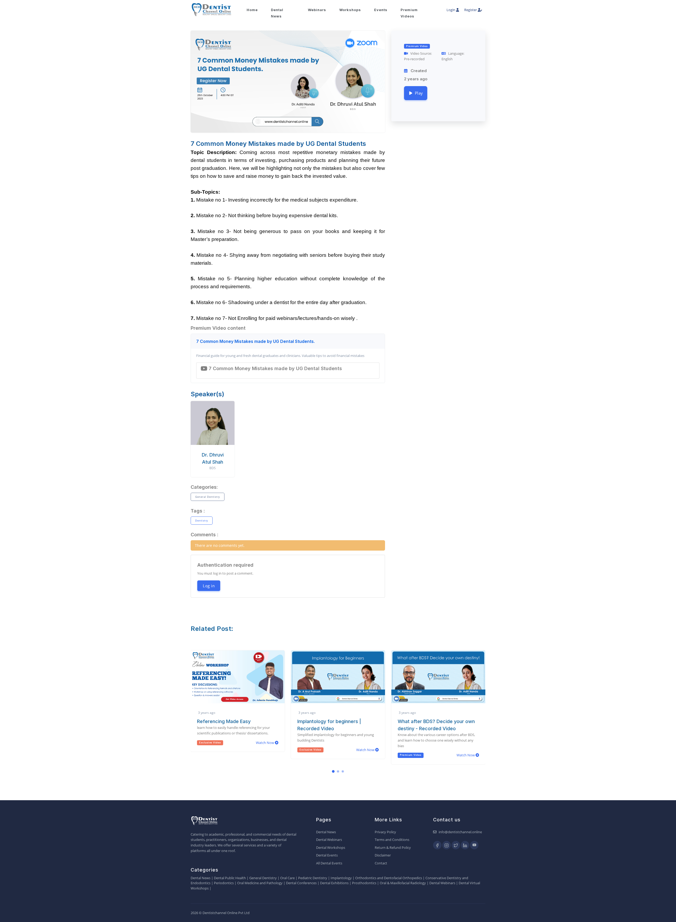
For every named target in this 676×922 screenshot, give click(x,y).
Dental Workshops (330, 847)
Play (417, 93)
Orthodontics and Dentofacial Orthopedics (388, 878)
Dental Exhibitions (334, 883)
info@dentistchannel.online (460, 832)
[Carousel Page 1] (333, 771)
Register (471, 9)
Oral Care (287, 878)
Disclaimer (383, 855)
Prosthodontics (364, 883)
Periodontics (224, 883)
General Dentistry (207, 497)
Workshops (350, 10)
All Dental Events (329, 863)
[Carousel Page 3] (342, 771)
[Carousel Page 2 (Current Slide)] (338, 771)
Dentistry (201, 520)
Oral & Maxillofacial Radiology (403, 883)
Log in (209, 585)
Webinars (317, 10)
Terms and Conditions (392, 839)
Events (380, 10)
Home (252, 10)
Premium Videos (409, 13)
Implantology (341, 878)
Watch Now (265, 749)
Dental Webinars (329, 839)
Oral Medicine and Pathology (260, 883)
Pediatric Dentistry (312, 878)
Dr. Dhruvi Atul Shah (213, 458)
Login (451, 9)
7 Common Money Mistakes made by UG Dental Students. (255, 341)
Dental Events (327, 855)
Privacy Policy (385, 832)
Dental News (326, 832)
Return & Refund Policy (393, 847)
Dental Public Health (230, 878)
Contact (381, 863)
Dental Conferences (301, 883)
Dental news (277, 13)
